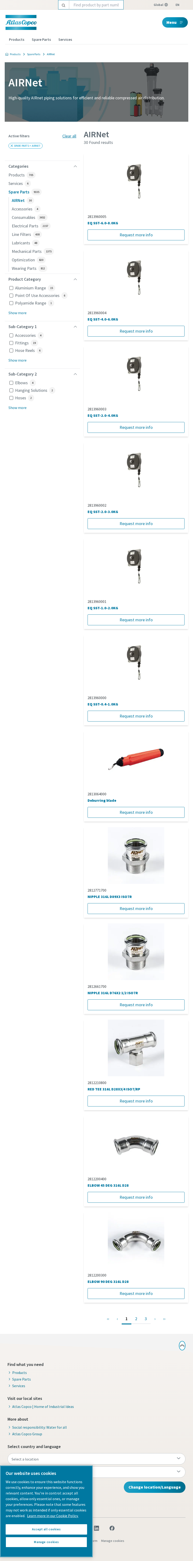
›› (164, 1318)
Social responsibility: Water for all (39, 1427)
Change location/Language (155, 1487)
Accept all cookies (46, 1529)
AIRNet (51, 54)
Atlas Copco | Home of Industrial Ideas (43, 1406)
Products (16, 39)
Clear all (69, 136)
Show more (17, 312)
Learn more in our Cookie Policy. (52, 1515)
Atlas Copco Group (27, 1434)
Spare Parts (41, 39)
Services (65, 39)
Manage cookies (112, 1541)
